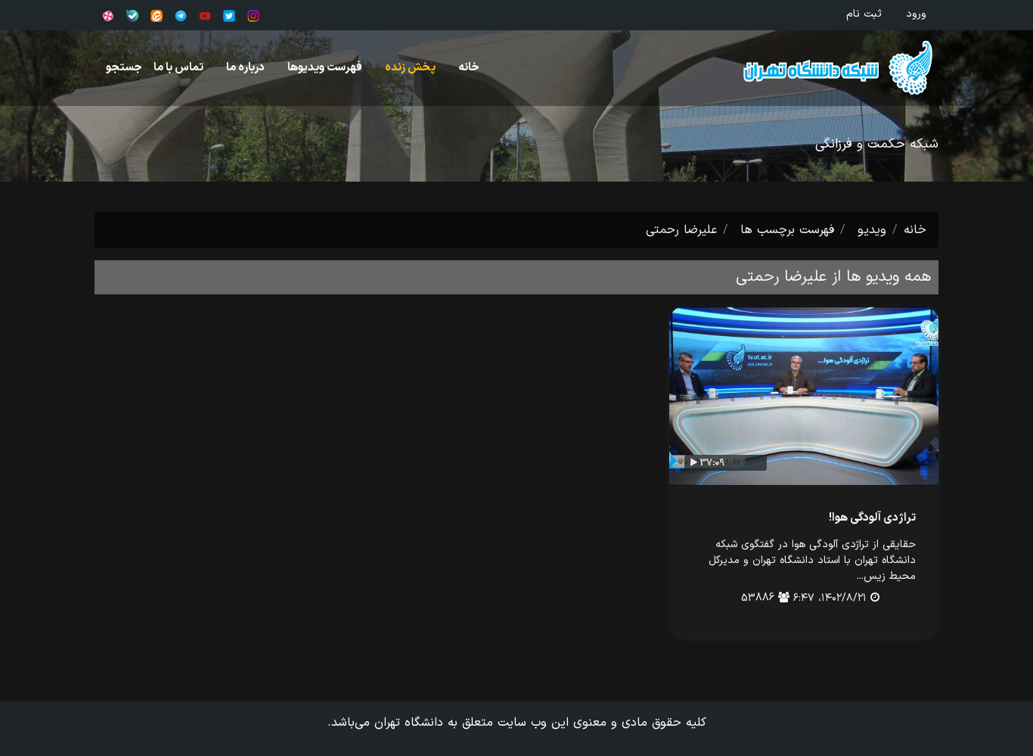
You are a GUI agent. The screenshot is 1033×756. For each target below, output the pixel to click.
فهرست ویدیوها (324, 67)
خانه (468, 67)
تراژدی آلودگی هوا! (872, 518)
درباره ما (245, 67)
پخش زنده (410, 67)
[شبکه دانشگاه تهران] (823, 68)
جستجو (124, 67)
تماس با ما (178, 67)
